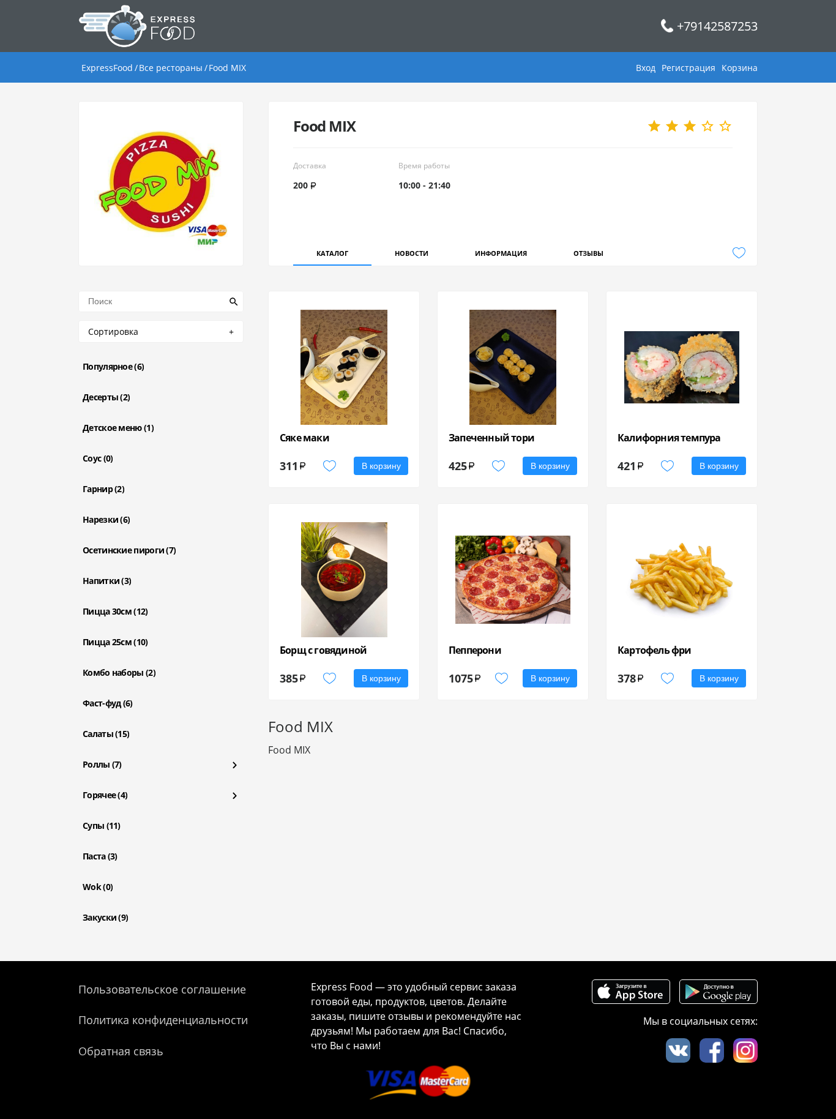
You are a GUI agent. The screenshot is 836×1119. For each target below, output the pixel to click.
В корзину (381, 466)
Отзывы (588, 253)
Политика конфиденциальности (163, 1019)
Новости (411, 253)
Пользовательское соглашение (162, 989)
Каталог (332, 253)
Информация (501, 253)
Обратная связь (120, 1051)
